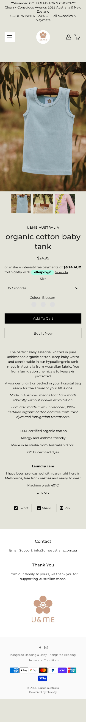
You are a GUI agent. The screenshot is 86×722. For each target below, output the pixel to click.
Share (46, 508)
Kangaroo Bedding (63, 655)
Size (43, 279)
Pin (67, 508)
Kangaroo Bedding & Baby (28, 655)
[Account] (68, 37)
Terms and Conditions (44, 660)
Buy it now (43, 333)
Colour (43, 298)
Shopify (52, 692)
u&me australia (48, 688)
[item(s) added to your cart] (77, 37)
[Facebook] (40, 647)
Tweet (24, 508)
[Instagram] (46, 647)
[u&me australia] (43, 37)
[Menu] (10, 37)
